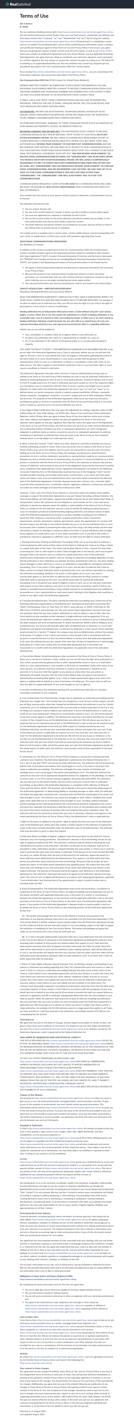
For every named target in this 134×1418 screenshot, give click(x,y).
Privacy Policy (105, 50)
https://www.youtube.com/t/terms (36, 1362)
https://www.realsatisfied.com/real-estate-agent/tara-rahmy (85, 31)
